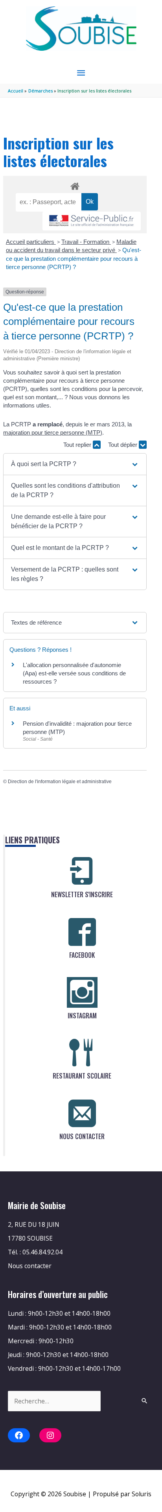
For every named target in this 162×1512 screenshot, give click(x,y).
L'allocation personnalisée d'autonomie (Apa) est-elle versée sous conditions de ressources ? (74, 673)
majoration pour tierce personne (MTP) (52, 432)
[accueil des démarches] (74, 185)
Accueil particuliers (31, 241)
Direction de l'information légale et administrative (60, 781)
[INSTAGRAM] (82, 992)
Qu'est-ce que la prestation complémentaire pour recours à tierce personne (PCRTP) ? (73, 258)
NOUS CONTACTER (82, 1136)
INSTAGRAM (82, 1015)
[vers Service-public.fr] (91, 221)
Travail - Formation (86, 241)
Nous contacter (30, 1265)
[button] (75, 464)
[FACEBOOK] (82, 931)
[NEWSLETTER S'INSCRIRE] (82, 871)
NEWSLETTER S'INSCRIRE (82, 894)
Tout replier (78, 444)
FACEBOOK (82, 955)
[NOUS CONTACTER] (82, 1113)
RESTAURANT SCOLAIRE (82, 1076)
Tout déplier (123, 444)
